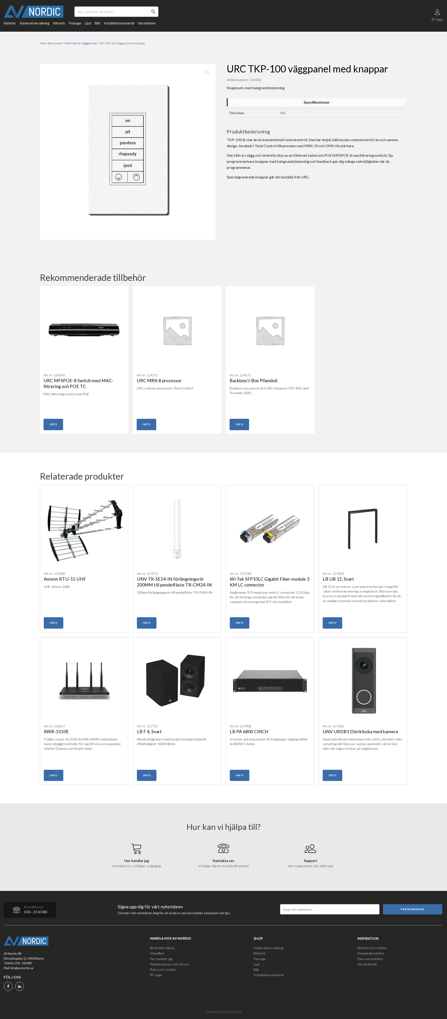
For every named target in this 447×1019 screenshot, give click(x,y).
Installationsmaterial (119, 23)
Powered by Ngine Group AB (223, 1012)
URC (283, 113)
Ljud (88, 23)
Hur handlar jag (161, 959)
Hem (43, 43)
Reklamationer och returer (169, 964)
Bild (97, 23)
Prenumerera (412, 909)
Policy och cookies (163, 969)
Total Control (72, 43)
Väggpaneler (89, 43)
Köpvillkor (157, 953)
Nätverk (59, 23)
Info (53, 424)
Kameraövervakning (34, 23)
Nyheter (10, 23)
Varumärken (147, 23)
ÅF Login (156, 975)
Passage (75, 23)
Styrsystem (55, 43)
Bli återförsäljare (162, 948)
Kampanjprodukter (371, 953)
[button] (207, 72)
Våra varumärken (370, 959)
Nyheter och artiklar (372, 948)
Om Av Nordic (367, 964)
